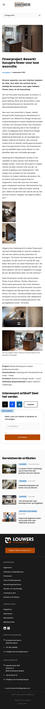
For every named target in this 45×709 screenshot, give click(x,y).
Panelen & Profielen (11, 597)
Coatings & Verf (9, 593)
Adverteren (8, 614)
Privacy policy (22, 703)
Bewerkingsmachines (12, 584)
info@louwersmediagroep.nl (17, 652)
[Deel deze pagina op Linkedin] (19, 404)
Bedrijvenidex (9, 622)
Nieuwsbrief (8, 618)
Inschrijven (22, 437)
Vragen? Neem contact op (19, 550)
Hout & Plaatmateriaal (12, 580)
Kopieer (31, 404)
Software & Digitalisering (13, 572)
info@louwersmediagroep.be (17, 679)
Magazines (7, 609)
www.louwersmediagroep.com (18, 688)
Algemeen (6, 72)
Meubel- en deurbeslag (12, 589)
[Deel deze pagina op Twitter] (5, 404)
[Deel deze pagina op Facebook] (12, 404)
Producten (7, 576)
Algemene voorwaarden (22, 700)
